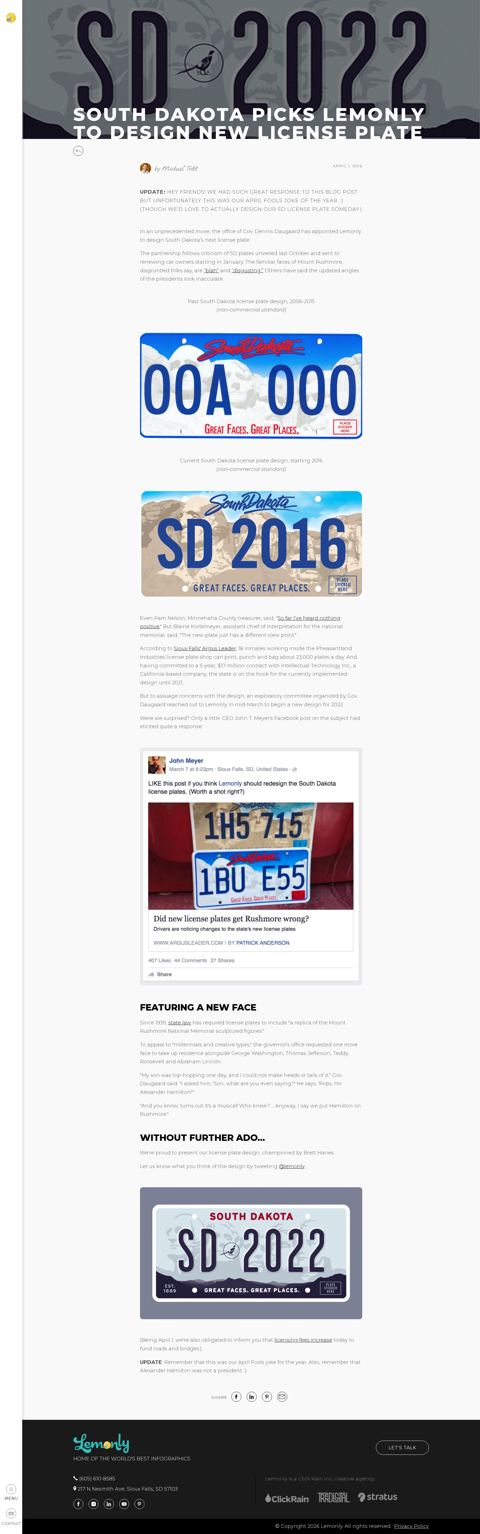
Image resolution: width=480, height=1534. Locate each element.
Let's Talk (402, 1447)
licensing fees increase (303, 1340)
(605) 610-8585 (96, 1479)
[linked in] (252, 1397)
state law (179, 1023)
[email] (282, 1397)
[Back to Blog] (78, 154)
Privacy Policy (411, 1526)
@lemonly (291, 1166)
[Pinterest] (267, 1397)
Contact (11, 1523)
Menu (11, 1498)
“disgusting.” (247, 271)
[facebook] (236, 1397)
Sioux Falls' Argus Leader (205, 648)
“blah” (211, 271)
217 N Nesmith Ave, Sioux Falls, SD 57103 (127, 1489)
